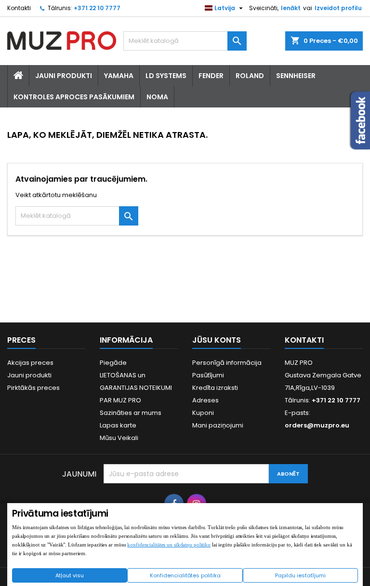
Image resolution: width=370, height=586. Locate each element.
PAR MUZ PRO (120, 400)
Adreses (205, 400)
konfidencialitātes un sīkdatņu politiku (169, 544)
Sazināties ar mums (130, 412)
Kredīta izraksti (215, 387)
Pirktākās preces (33, 387)
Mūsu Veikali (119, 437)
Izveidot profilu (338, 8)
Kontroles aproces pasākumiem (73, 97)
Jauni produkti (29, 375)
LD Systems (165, 75)
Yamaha (118, 75)
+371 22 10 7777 (97, 8)
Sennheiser (296, 75)
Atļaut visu (69, 575)
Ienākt (291, 8)
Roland (250, 75)
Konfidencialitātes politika (185, 575)
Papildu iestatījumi (300, 575)
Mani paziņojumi (217, 425)
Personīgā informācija (227, 362)
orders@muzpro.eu (317, 425)
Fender (211, 75)
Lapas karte (118, 425)
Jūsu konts (216, 340)
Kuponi (203, 412)
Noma (157, 97)
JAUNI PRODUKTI (63, 75)
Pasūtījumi (208, 375)
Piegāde (113, 362)
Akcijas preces (30, 362)
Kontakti (19, 8)
